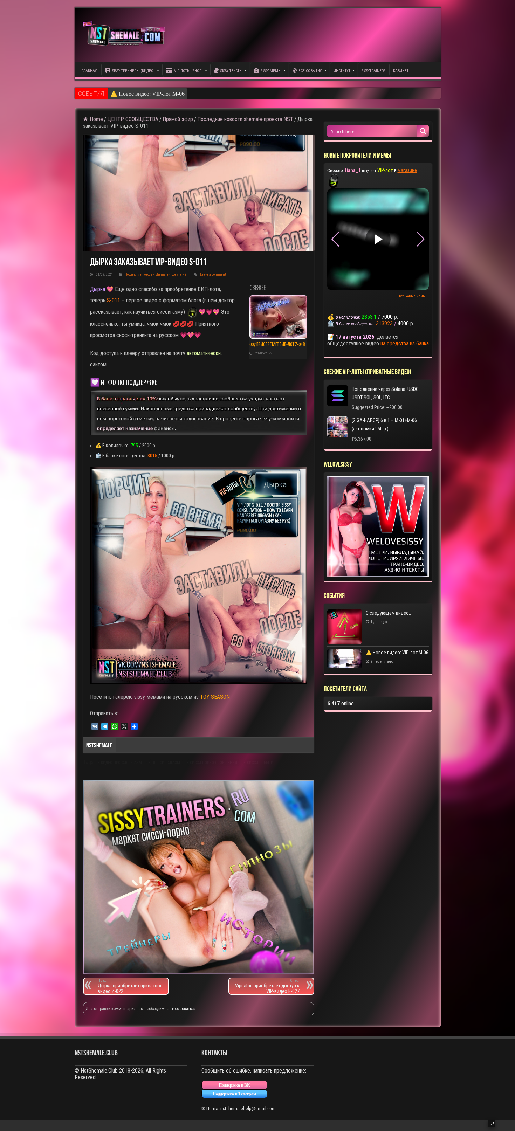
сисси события (261, 762)
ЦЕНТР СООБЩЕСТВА (132, 119)
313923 (384, 323)
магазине (407, 170)
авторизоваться (181, 1008)
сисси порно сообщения (213, 762)
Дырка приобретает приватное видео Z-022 (130, 986)
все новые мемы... (414, 296)
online (340, 703)
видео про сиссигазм (121, 762)
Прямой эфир (178, 119)
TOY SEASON (215, 697)
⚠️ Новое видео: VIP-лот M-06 (147, 94)
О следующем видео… (389, 613)
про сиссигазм (166, 762)
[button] (420, 239)
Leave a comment (213, 274)
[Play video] (378, 239)
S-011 (113, 300)
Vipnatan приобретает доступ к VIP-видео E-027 (267, 986)
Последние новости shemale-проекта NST (245, 119)
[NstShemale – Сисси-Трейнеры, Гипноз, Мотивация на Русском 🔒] (125, 35)
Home (95, 119)
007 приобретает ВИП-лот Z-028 (277, 344)
